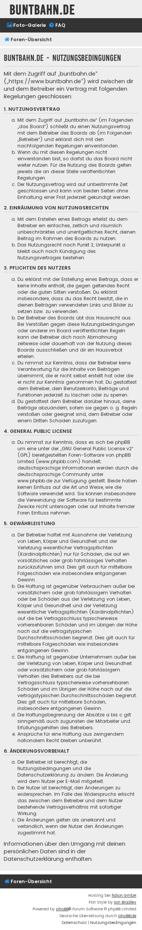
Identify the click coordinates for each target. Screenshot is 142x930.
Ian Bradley (125, 902)
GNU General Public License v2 (97, 448)
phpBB (62, 909)
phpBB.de (127, 916)
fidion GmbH (124, 895)
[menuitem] (26, 25)
